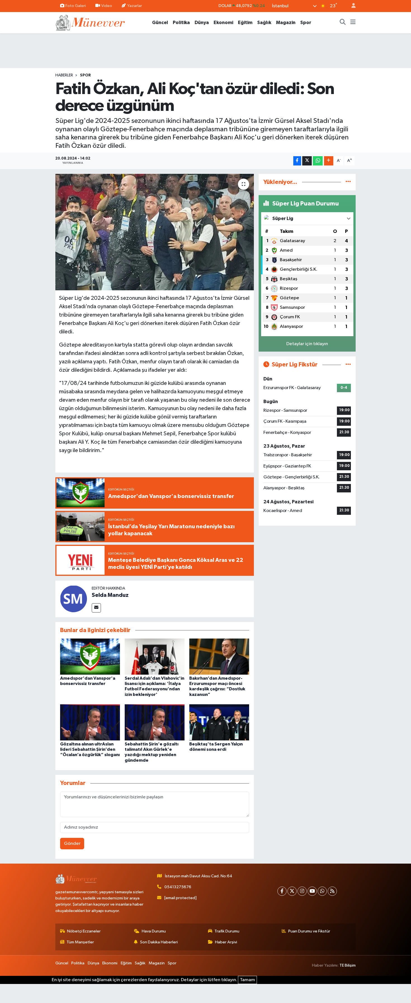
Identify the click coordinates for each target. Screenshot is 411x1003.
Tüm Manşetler (80, 942)
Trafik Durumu (226, 931)
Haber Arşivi (226, 942)
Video (106, 6)
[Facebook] (282, 891)
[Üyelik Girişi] (351, 6)
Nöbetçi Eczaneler (84, 931)
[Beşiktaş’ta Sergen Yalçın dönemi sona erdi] (219, 722)
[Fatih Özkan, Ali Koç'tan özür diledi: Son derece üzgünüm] (154, 232)
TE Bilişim (347, 965)
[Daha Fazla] (328, 160)
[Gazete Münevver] (90, 22)
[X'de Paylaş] (307, 160)
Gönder (72, 843)
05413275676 (177, 887)
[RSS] (332, 891)
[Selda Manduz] (73, 599)
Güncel (160, 22)
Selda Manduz (110, 595)
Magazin (286, 22)
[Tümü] (348, 182)
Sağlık (264, 22)
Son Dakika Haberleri (159, 942)
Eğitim (245, 22)
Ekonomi (223, 22)
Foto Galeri (75, 6)
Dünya (202, 22)
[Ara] (342, 22)
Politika (181, 22)
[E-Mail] (96, 607)
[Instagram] (302, 891)
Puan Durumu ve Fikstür (309, 931)
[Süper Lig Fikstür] (348, 364)
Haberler (64, 75)
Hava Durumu (154, 931)
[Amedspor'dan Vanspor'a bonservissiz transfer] (90, 656)
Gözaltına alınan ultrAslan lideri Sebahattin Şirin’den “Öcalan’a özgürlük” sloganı (90, 749)
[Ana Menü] (353, 22)
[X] (292, 891)
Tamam (247, 980)
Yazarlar (134, 6)
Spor (305, 22)
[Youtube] (312, 891)
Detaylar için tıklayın (307, 344)
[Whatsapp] (322, 891)
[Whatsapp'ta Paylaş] (318, 160)
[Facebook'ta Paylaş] (297, 160)
